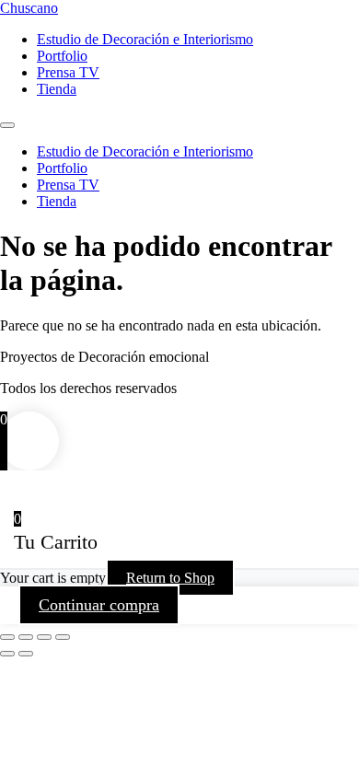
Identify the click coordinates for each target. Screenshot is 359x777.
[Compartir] (44, 637)
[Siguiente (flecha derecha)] (25, 653)
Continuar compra (99, 605)
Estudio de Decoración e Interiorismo (145, 39)
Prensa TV (68, 72)
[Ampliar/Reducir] (7, 637)
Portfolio (62, 56)
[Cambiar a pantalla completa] (25, 637)
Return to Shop (170, 578)
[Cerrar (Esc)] (62, 637)
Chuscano (29, 8)
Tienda (56, 89)
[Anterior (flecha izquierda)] (7, 653)
